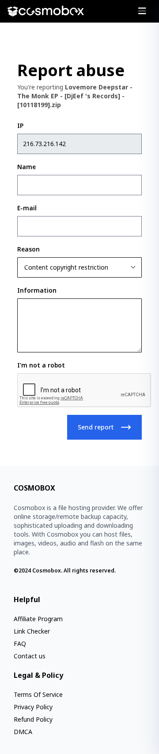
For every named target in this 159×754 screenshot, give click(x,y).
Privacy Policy (33, 707)
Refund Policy (33, 719)
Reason (28, 249)
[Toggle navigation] (142, 11)
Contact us (29, 656)
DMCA (23, 731)
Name (26, 166)
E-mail (27, 208)
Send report (96, 427)
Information (37, 290)
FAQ (20, 643)
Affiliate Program (38, 619)
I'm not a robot (41, 365)
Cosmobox (46, 570)
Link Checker (32, 631)
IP (20, 125)
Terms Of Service (38, 694)
